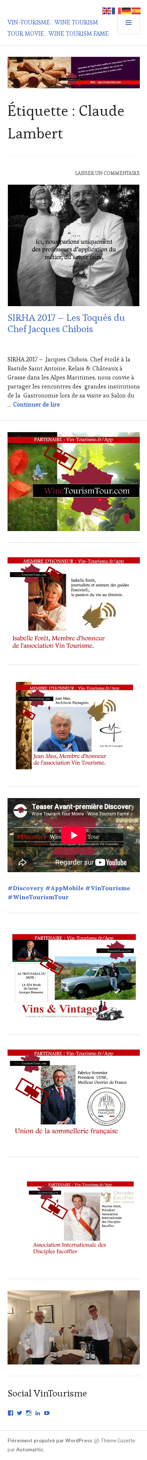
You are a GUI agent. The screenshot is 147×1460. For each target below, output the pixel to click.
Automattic (29, 1449)
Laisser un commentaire (107, 173)
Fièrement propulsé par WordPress (50, 1440)
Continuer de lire (36, 404)
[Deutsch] (127, 10)
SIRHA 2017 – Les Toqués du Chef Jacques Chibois (66, 323)
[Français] (117, 10)
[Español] (136, 10)
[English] (107, 10)
